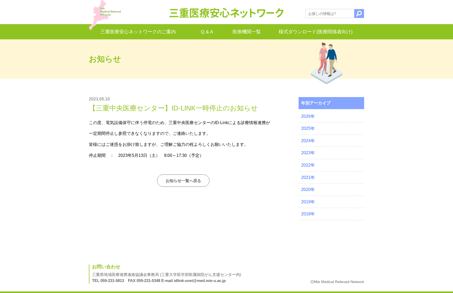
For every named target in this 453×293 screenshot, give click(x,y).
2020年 (308, 189)
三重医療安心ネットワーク (226, 13)
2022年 (308, 165)
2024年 (308, 140)
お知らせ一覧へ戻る (183, 180)
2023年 (308, 153)
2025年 (308, 128)
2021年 (308, 177)
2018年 (308, 214)
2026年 (308, 116)
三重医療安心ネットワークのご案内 (138, 31)
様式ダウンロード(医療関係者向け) (316, 31)
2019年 (308, 202)
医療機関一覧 (247, 31)
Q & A (207, 31)
